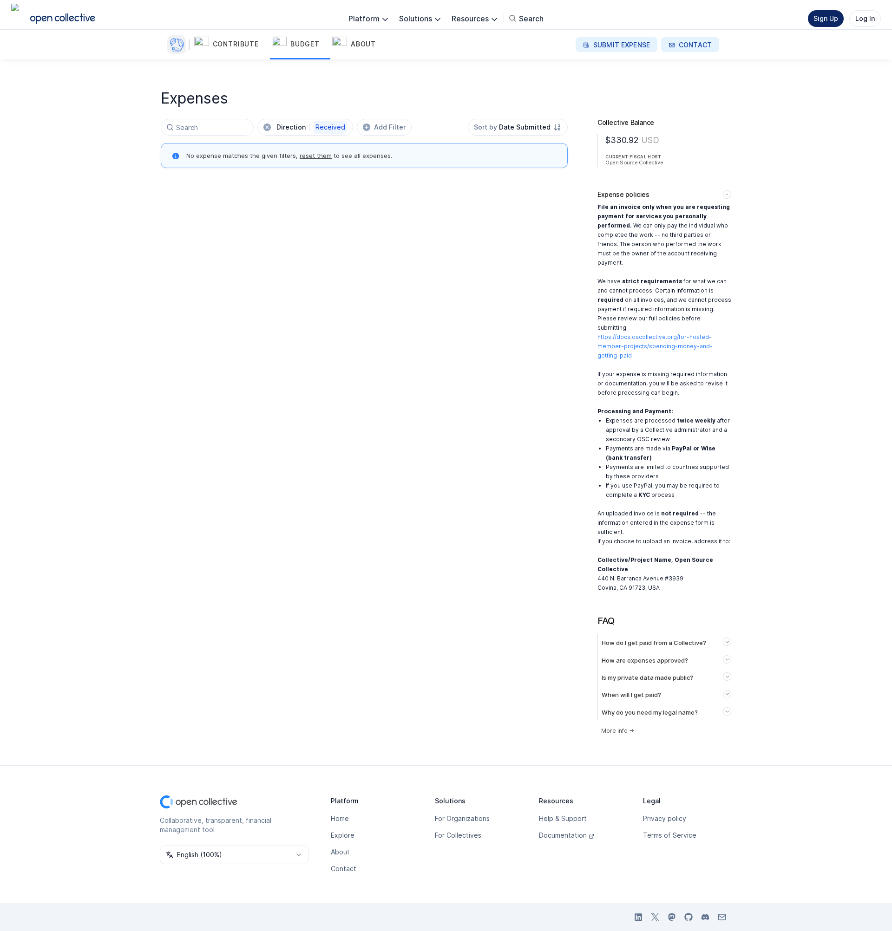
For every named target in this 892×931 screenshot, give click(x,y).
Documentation (563, 835)
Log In (865, 18)
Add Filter (390, 127)
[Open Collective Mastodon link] (671, 917)
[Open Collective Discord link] (705, 917)
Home (340, 818)
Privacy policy (664, 818)
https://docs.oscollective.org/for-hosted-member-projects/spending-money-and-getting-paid (655, 346)
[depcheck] (178, 44)
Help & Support (563, 818)
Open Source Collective (634, 162)
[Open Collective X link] (655, 917)
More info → (617, 730)
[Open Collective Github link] (688, 917)
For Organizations (462, 818)
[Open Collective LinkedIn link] (638, 917)
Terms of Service (669, 835)
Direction (310, 127)
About (340, 852)
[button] (231, 44)
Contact (343, 868)
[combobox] (518, 127)
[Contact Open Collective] (721, 917)
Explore (342, 835)
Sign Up (825, 18)
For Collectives (458, 835)
